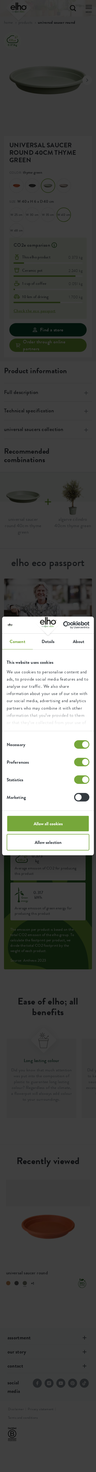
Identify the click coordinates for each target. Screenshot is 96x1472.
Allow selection (48, 842)
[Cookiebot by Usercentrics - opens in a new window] (67, 625)
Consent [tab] (17, 641)
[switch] (81, 762)
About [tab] (79, 641)
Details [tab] (48, 641)
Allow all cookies (48, 823)
